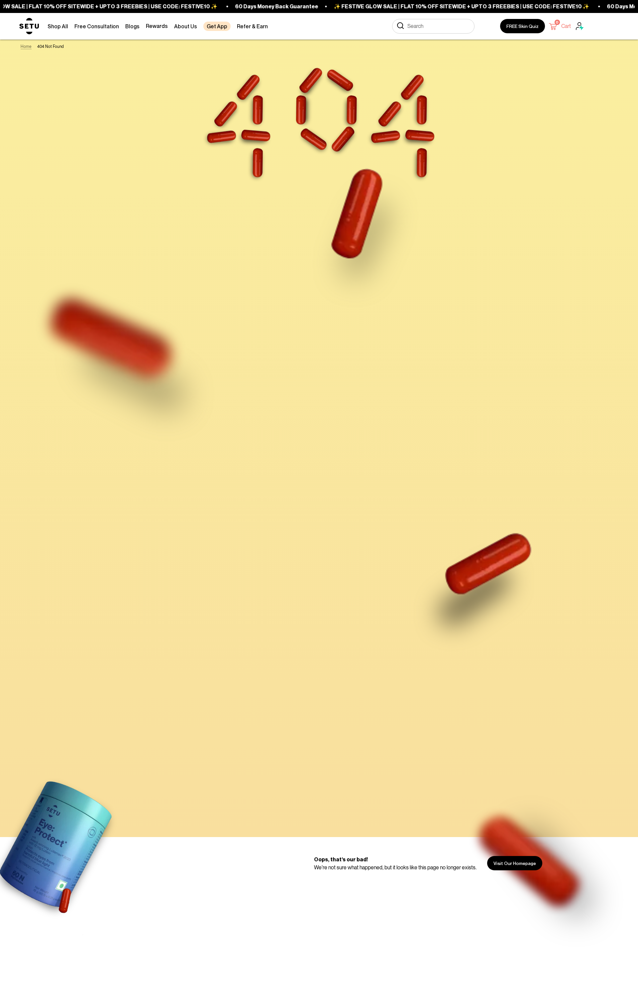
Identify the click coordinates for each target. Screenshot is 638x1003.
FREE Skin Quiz (522, 26)
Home (26, 46)
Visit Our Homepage (514, 863)
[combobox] (433, 26)
